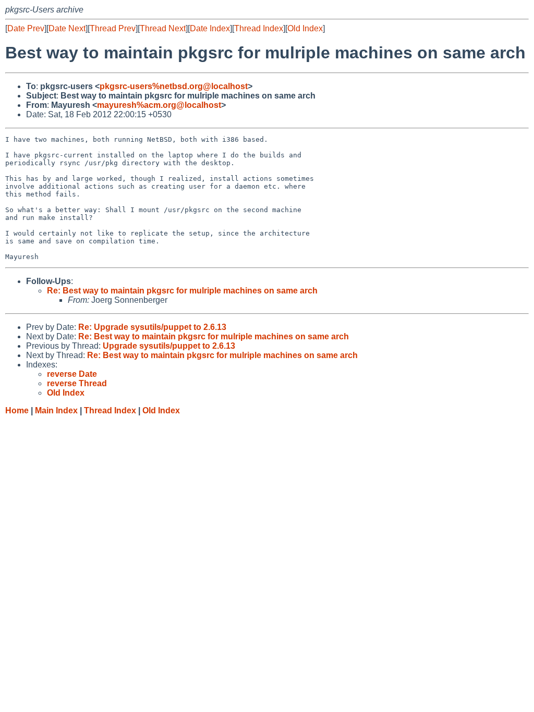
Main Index (56, 410)
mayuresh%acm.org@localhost (159, 105)
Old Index (305, 28)
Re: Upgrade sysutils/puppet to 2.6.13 (152, 327)
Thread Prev (113, 28)
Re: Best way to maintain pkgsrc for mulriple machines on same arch (182, 290)
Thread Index (258, 28)
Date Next (67, 28)
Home (17, 410)
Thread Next (163, 28)
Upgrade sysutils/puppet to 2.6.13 (169, 345)
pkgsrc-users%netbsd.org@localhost (174, 86)
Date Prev (25, 28)
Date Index (210, 28)
